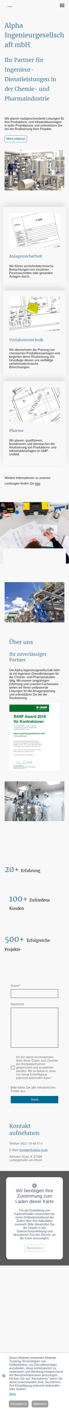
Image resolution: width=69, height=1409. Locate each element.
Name (15, 985)
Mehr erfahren (15, 138)
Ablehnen (40, 1404)
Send (34, 1099)
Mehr (12, 1394)
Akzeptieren (34, 1248)
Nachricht (17, 1004)
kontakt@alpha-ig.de (34, 1150)
